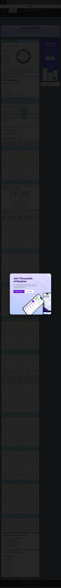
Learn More (29, 291)
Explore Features (19, 291)
